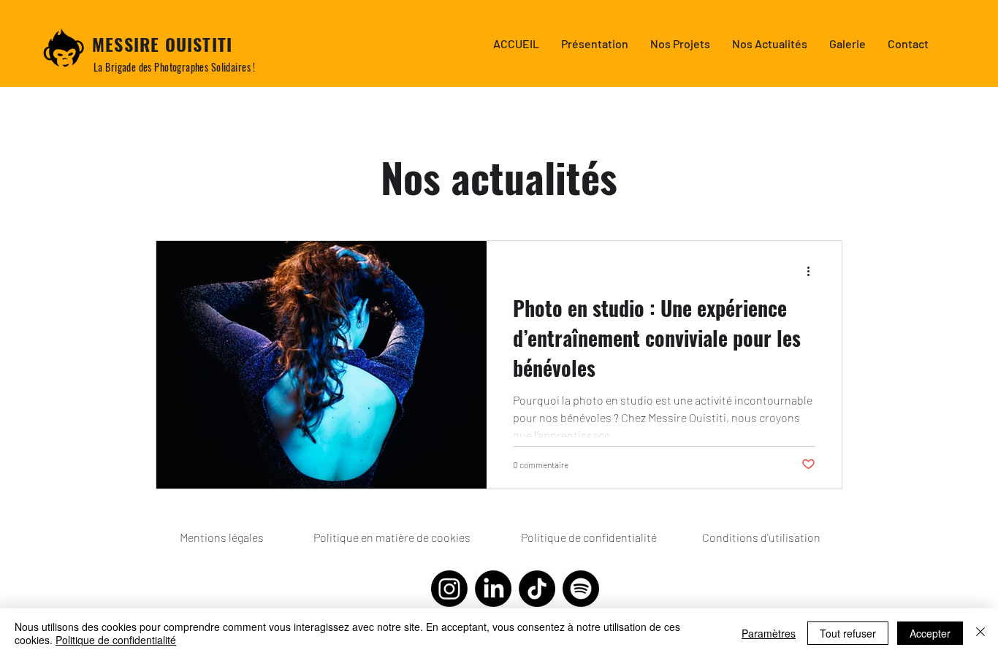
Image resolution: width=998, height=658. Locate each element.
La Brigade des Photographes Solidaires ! (175, 66)
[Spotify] (581, 588)
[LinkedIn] (493, 588)
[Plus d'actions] (813, 271)
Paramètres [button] (769, 633)
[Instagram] (449, 588)
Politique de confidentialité (116, 639)
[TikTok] (537, 588)
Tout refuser (848, 633)
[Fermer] (980, 633)
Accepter (930, 633)
